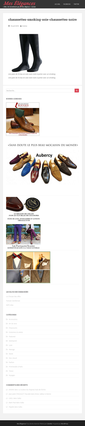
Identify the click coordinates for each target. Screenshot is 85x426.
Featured (12, 336)
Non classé (13, 358)
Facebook (66, 4)
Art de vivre (13, 324)
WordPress (64, 424)
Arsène (24, 26)
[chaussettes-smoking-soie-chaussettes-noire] (27, 53)
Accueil (57, 4)
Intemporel (13, 341)
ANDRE (11, 390)
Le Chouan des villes (13, 296)
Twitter (76, 4)
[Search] (77, 90)
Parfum (11, 362)
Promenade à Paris (16, 367)
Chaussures (13, 328)
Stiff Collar (9, 305)
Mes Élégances (21, 424)
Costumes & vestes (16, 332)
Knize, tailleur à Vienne (43, 394)
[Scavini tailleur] (28, 267)
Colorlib (49, 424)
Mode (11, 354)
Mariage (12, 349)
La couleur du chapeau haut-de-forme (32, 390)
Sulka (19, 398)
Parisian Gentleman (13, 301)
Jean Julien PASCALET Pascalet (20, 394)
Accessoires (13, 319)
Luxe (10, 345)
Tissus (11, 371)
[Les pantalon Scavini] (23, 236)
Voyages (12, 375)
